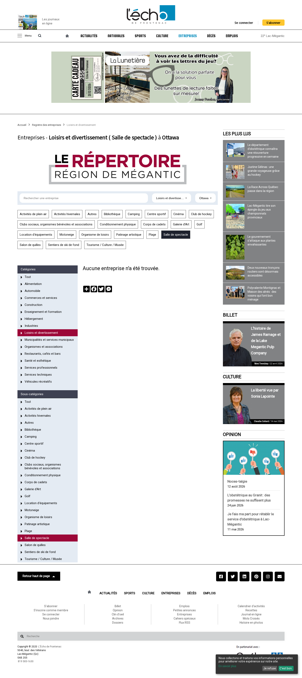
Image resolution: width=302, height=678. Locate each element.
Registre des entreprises (46, 124)
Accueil (21, 124)
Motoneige (67, 234)
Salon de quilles (30, 245)
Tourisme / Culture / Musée (105, 245)
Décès (211, 36)
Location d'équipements (36, 234)
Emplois (232, 36)
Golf (199, 224)
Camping (134, 214)
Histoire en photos (251, 622)
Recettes (251, 610)
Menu (28, 35)
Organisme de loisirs (95, 234)
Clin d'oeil (118, 614)
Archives (117, 618)
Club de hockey (201, 214)
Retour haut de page (36, 576)
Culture (162, 36)
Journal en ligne (251, 614)
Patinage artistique (128, 234)
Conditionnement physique (118, 224)
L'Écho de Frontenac (49, 646)
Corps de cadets (154, 224)
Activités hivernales (67, 214)
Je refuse (269, 668)
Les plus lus (237, 133)
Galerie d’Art (181, 224)
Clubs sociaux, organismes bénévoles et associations (56, 224)
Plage (152, 234)
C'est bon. (286, 668)
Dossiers (117, 622)
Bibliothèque (112, 214)
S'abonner (273, 23)
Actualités (89, 36)
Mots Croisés (251, 618)
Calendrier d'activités (251, 606)
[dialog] (257, 664)
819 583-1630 (25, 661)
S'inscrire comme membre (51, 610)
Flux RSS (184, 622)
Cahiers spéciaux (185, 618)
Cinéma (178, 214)
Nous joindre (51, 618)
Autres (92, 214)
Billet (230, 315)
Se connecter (244, 23)
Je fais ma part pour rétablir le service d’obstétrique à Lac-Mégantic (250, 519)
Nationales (116, 36)
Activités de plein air (33, 214)
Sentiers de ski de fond (63, 245)
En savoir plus (227, 666)
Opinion (232, 434)
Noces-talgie (237, 481)
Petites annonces (184, 610)
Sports (140, 36)
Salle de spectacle (176, 234)
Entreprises (188, 36)
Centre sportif (156, 214)
